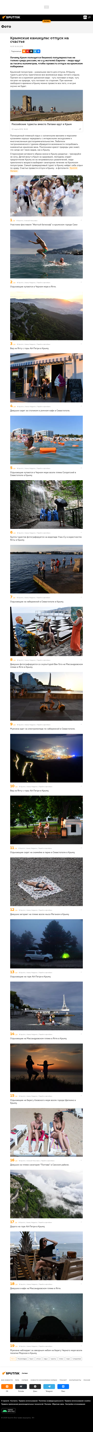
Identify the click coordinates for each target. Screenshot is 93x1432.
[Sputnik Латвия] (12, 19)
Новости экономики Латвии (44, 1380)
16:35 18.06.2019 (16, 46)
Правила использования (28, 1401)
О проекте (5, 1401)
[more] (80, 129)
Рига (17, 1380)
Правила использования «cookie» (78, 1401)
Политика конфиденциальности (51, 1401)
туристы (53, 1359)
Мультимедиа (22, 1359)
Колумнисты (75, 1380)
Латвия (25, 1380)
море (68, 1359)
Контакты (14, 1401)
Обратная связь (58, 1404)
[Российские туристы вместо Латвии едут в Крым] (46, 105)
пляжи (61, 1359)
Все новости (7, 1380)
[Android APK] (8, 1411)
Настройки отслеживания (75, 1404)
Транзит (63, 1380)
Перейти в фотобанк (43, 282)
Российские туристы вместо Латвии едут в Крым (42, 124)
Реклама (47, 1404)
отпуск (38, 1359)
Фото (13, 1359)
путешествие (77, 1359)
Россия (87, 1380)
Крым (31, 1359)
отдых (46, 1359)
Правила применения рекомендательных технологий (22, 1404)
